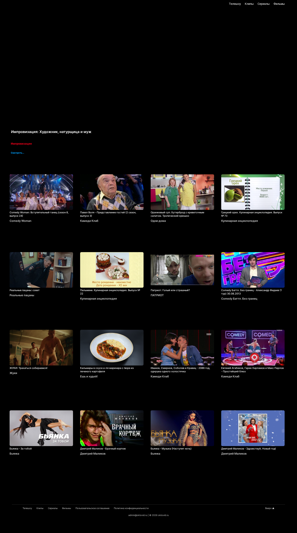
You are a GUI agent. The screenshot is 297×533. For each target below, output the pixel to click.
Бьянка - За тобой (21, 448)
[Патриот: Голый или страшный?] (182, 270)
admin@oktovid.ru (137, 515)
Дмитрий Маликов (92, 453)
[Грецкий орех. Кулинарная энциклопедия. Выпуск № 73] (253, 192)
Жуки (13, 373)
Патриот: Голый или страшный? (170, 290)
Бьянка (14, 453)
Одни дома (158, 220)
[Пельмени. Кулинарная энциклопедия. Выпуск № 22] (112, 270)
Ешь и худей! (89, 376)
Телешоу (235, 4)
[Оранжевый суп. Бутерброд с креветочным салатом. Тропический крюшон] (182, 192)
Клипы (249, 4)
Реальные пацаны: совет (25, 290)
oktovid (18, 4)
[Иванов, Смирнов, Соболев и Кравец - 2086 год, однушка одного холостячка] (182, 347)
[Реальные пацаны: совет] (41, 270)
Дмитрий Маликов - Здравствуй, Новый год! (248, 448)
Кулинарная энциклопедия (239, 220)
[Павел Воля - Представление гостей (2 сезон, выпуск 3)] (112, 192)
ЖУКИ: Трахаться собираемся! (28, 368)
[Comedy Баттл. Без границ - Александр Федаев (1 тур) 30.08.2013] (253, 270)
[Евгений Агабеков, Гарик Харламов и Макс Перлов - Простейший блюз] (253, 347)
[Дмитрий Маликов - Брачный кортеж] (112, 428)
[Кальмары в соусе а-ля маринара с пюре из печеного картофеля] (112, 347)
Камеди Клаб (89, 220)
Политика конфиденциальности (131, 508)
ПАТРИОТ (157, 295)
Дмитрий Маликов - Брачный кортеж (103, 448)
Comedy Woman (20, 220)
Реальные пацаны (22, 295)
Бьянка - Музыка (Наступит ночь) (171, 448)
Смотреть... (17, 153)
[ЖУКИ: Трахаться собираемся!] (41, 347)
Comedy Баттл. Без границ (239, 298)
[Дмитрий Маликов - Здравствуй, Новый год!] (253, 428)
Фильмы (279, 4)
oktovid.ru (163, 515)
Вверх (268, 508)
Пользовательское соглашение (92, 508)
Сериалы (264, 4)
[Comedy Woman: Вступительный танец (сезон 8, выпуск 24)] (41, 192)
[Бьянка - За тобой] (41, 428)
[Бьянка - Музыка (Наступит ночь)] (182, 428)
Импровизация (21, 143)
